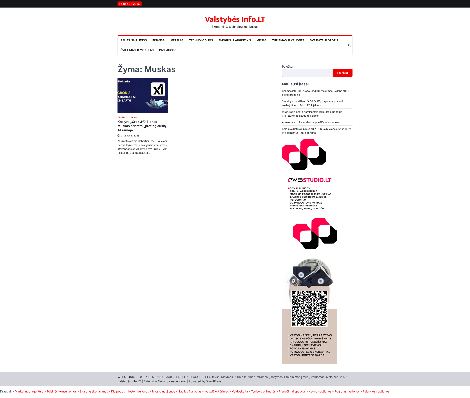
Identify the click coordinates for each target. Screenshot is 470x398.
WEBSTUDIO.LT (128, 377)
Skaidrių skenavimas (94, 391)
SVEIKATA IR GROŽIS (324, 40)
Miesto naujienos (163, 391)
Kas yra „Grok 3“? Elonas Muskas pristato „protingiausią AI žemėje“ (142, 126)
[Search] (349, 45)
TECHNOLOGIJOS (201, 40)
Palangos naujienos (376, 391)
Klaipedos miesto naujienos (130, 391)
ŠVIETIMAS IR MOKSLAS (137, 50)
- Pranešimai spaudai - (292, 391)
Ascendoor (178, 381)
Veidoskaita (240, 391)
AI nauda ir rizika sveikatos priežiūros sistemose (310, 122)
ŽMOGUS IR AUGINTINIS (234, 40)
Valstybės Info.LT (235, 19)
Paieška (287, 66)
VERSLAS (177, 40)
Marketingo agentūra (29, 391)
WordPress (213, 381)
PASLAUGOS (167, 50)
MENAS (261, 40)
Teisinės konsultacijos (62, 391)
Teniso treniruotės (263, 391)
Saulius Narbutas (189, 391)
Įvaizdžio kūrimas (217, 391)
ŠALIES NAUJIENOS (133, 40)
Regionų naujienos (347, 391)
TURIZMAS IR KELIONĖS (288, 40)
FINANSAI (158, 40)
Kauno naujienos (320, 391)
